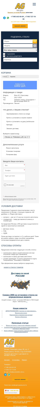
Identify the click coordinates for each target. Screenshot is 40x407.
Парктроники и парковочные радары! (21, 315)
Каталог (7, 360)
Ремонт (24, 360)
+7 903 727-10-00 (10, 370)
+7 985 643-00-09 (17, 16)
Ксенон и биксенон (21, 317)
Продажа (10, 12)
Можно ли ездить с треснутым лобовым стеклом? (21, 325)
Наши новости (20, 308)
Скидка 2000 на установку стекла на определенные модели (20, 296)
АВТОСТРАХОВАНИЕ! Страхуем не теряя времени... (21, 311)
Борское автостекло (21, 313)
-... (26, 301)
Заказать (14, 192)
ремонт (23, 12)
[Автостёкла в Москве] (20, 11)
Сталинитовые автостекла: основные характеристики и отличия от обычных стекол (21, 328)
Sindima (24, 406)
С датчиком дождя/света (13, 56)
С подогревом (10, 54)
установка (17, 12)
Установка (16, 360)
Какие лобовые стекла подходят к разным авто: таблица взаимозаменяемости (21, 331)
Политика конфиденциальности (15, 385)
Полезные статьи (20, 323)
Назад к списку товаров (13, 267)
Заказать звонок (20, 26)
